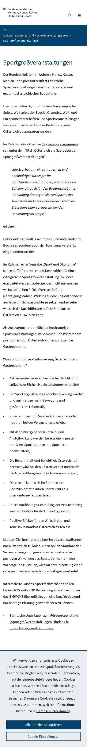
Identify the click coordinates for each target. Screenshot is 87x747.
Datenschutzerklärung (53, 711)
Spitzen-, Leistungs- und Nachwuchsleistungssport (36, 35)
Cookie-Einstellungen (56, 698)
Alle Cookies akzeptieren (43, 724)
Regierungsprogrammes (60, 144)
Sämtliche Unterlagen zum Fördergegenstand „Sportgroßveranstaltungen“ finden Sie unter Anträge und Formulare (44, 621)
